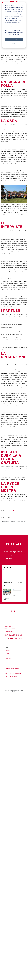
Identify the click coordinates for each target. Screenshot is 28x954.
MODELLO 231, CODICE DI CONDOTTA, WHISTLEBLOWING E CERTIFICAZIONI (13, 635)
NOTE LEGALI (7, 658)
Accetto (14, 39)
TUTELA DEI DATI (8, 626)
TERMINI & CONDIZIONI (9, 628)
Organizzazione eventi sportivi (8, 521)
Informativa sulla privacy (13, 24)
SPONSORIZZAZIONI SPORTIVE (11, 668)
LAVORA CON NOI (8, 655)
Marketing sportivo (21, 521)
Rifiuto (14, 43)
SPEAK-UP (6, 641)
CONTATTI (6, 653)
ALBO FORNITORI (8, 631)
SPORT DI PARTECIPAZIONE (10, 676)
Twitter (13, 511)
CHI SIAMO (6, 650)
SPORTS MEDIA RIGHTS (9, 670)
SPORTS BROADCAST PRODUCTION (12, 673)
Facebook (9, 511)
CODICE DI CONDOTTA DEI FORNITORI (13, 638)
